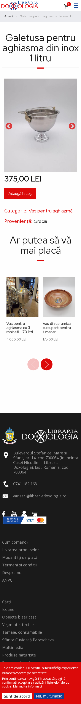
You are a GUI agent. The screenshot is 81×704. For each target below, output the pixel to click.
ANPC (7, 580)
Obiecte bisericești (19, 617)
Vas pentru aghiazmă (51, 211)
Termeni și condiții (19, 565)
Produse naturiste (19, 655)
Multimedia (12, 647)
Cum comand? (15, 542)
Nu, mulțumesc (49, 696)
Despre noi (12, 572)
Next (72, 126)
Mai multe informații (27, 686)
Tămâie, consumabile (22, 632)
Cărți (6, 602)
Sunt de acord (17, 696)
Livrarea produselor (20, 550)
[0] (66, 7)
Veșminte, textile (18, 624)
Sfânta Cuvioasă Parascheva (28, 640)
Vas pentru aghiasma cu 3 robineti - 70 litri (19, 328)
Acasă (8, 16)
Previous (8, 126)
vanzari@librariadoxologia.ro (40, 495)
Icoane (8, 609)
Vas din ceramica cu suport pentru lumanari (57, 328)
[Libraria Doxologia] (19, 5)
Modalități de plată (19, 557)
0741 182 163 (25, 483)
